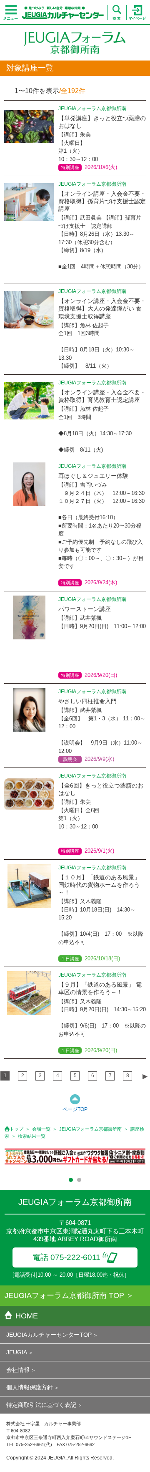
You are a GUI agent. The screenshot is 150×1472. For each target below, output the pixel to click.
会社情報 (18, 1369)
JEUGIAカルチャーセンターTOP (49, 1334)
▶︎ (145, 1076)
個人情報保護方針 (29, 1387)
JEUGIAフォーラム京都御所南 (90, 1128)
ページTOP (75, 1109)
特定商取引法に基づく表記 (41, 1404)
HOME (26, 1316)
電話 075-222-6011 (66, 1257)
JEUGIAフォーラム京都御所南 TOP (64, 1295)
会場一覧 (41, 1128)
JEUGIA (16, 1352)
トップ (16, 1128)
